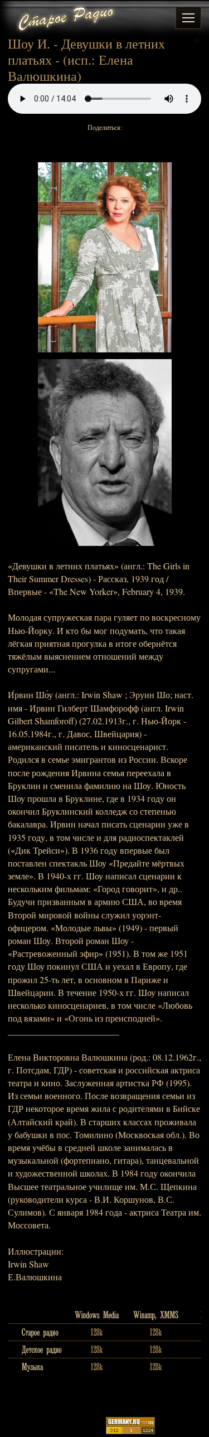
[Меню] (188, 18)
